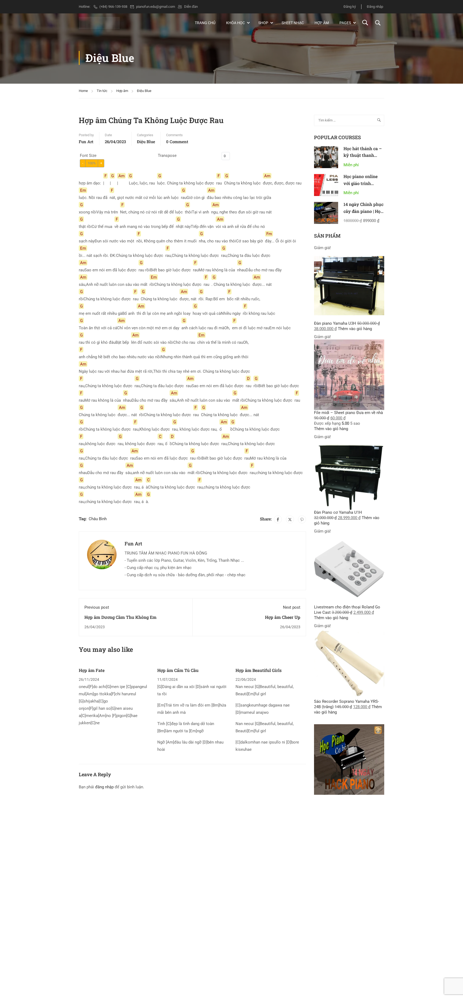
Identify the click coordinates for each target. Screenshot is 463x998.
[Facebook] (278, 519)
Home (83, 91)
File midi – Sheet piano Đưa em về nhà (348, 412)
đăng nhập (104, 787)
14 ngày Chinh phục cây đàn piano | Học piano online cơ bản (363, 211)
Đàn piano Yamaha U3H (335, 323)
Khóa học (235, 23)
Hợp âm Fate (91, 670)
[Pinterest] (302, 519)
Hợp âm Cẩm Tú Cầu (178, 670)
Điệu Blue (144, 91)
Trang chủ (205, 23)
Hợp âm (322, 23)
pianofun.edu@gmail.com (155, 7)
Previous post (96, 607)
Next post (291, 607)
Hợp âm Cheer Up (282, 617)
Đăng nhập (375, 7)
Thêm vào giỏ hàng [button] (355, 328)
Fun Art (86, 141)
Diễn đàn (191, 7)
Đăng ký (349, 7)
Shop (263, 23)
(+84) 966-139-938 (113, 7)
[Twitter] (290, 519)
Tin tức (102, 91)
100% (92, 163)
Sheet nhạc (293, 23)
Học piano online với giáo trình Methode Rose (360, 183)
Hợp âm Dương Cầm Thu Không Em (120, 617)
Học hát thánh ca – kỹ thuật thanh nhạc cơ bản (362, 155)
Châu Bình (98, 518)
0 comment (177, 141)
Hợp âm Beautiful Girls (259, 670)
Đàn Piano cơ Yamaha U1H (338, 512)
